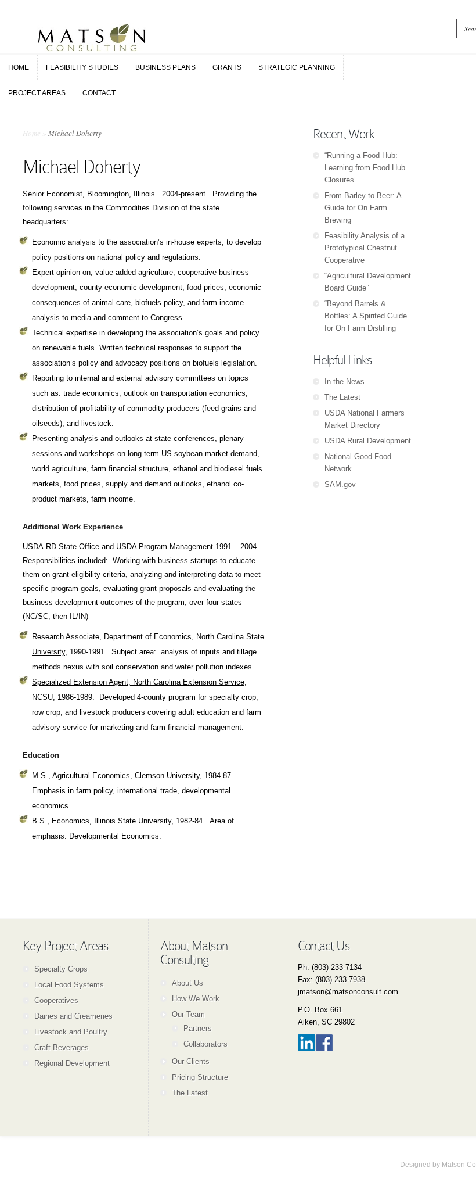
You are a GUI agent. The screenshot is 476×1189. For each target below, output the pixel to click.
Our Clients (191, 1061)
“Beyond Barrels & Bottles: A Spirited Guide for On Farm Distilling (365, 315)
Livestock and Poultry (70, 1031)
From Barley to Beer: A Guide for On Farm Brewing (362, 207)
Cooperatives (56, 1000)
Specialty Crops (61, 969)
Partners (197, 1028)
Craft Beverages (61, 1047)
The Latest (342, 397)
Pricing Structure (200, 1077)
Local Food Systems (69, 984)
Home (32, 133)
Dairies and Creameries (73, 1016)
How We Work (195, 998)
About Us (187, 983)
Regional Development (72, 1063)
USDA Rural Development (367, 440)
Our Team (188, 1014)
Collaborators (205, 1044)
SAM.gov (340, 484)
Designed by (421, 1165)
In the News (344, 381)
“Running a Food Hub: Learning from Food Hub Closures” (364, 167)
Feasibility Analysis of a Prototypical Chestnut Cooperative (364, 247)
